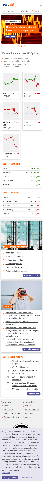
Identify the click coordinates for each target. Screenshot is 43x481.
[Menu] (41, 5)
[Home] (8, 5)
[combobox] (16, 11)
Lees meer (6, 473)
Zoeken (37, 11)
